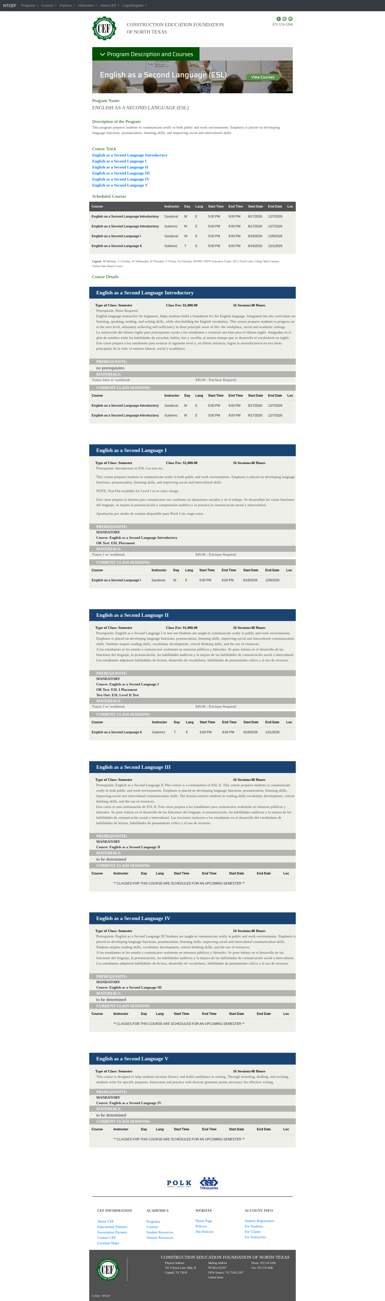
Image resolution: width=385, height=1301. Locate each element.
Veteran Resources (159, 1238)
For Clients (253, 1232)
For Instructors (255, 1237)
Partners (66, 5)
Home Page (204, 1221)
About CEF (108, 5)
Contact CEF (106, 1238)
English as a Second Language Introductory (129, 155)
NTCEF (9, 5)
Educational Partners (112, 1227)
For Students (254, 1226)
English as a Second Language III (121, 173)
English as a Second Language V (120, 185)
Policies (201, 1226)
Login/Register (133, 5)
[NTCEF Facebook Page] (279, 18)
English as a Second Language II (120, 167)
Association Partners (112, 1232)
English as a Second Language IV (120, 179)
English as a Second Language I (119, 161)
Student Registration (259, 1221)
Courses (47, 5)
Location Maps (108, 1243)
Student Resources (159, 1232)
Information (86, 5)
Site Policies (205, 1232)
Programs (28, 5)
